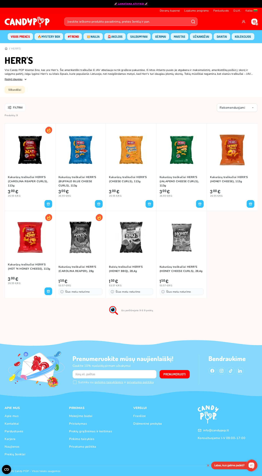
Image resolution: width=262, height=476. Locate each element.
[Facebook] (212, 371)
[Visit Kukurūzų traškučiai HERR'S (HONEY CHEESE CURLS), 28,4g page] (182, 237)
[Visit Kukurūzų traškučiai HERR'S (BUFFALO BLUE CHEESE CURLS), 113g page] (81, 150)
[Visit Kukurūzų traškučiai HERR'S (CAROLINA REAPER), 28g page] (81, 237)
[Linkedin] (240, 371)
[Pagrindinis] (6, 49)
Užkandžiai (14, 89)
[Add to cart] (48, 204)
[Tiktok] (231, 371)
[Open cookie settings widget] (6, 469)
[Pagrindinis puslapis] (28, 23)
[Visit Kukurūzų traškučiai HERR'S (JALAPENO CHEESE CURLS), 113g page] (182, 150)
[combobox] (237, 107)
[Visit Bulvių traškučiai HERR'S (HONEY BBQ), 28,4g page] (131, 237)
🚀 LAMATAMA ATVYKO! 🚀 (131, 3)
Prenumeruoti (174, 374)
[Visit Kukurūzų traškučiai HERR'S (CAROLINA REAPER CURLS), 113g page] (30, 150)
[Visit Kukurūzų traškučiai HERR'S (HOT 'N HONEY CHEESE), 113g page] (30, 237)
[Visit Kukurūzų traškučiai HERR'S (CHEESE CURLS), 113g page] (131, 150)
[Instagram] (221, 371)
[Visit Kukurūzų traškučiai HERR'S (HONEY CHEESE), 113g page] (232, 150)
